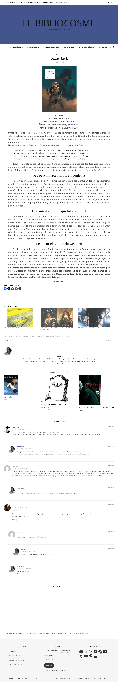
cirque (11, 336)
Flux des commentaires (16, 660)
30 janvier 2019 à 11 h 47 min (24, 568)
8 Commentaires (109, 340)
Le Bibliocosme (59, 22)
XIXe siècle (67, 336)
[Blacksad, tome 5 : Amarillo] (21, 317)
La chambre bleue (11, 397)
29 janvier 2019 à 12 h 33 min (19, 507)
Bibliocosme (59, 363)
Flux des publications (15, 656)
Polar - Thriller (59, 55)
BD (5, 336)
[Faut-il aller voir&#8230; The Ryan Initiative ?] (95, 317)
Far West (17, 336)
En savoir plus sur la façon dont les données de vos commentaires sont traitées (62, 633)
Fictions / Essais (21, 2)
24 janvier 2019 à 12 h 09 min (19, 429)
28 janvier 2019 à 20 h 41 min (24, 490)
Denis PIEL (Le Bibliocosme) (29, 678)
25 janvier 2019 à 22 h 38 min (24, 449)
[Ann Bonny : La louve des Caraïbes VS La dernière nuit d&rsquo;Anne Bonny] (58, 317)
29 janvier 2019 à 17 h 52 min (24, 534)
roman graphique (49, 336)
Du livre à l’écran (56, 2)
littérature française (37, 336)
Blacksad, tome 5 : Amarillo (12, 327)
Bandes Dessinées (34, 2)
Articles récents (9, 2)
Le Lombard (26, 336)
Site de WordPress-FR (16, 664)
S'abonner (49, 665)
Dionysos (9, 340)
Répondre (111, 427)
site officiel (73, 124)
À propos (66, 2)
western (59, 336)
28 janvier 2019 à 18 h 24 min (19, 468)
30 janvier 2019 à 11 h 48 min (28, 551)
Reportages (45, 2)
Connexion (12, 651)
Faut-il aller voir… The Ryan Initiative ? (89, 327)
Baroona (15, 427)
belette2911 (16, 505)
